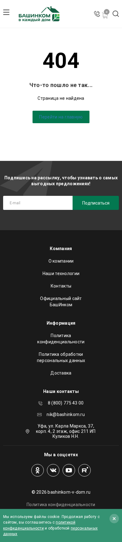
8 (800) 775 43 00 (66, 402)
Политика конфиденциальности (60, 338)
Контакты (61, 285)
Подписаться (95, 203)
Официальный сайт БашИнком (61, 301)
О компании (61, 261)
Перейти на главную (61, 116)
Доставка (60, 372)
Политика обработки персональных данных (61, 357)
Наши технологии (61, 273)
